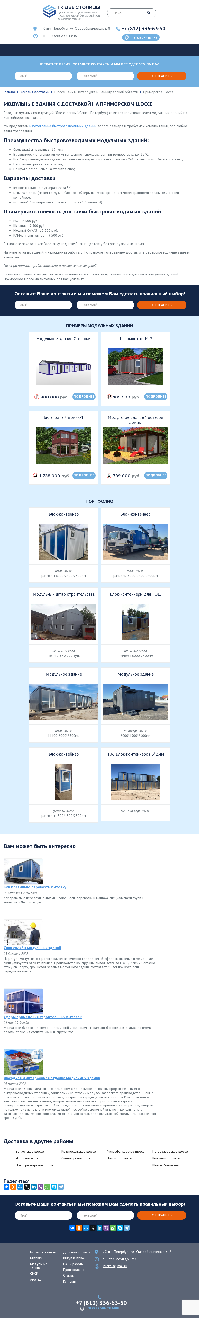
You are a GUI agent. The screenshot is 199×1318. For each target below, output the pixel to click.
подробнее (84, 396)
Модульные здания (39, 1266)
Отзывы (68, 1275)
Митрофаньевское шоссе (126, 1151)
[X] (27, 1187)
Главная (10, 92)
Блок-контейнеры (43, 1252)
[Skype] (54, 1187)
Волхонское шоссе (30, 1151)
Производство (73, 1270)
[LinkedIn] (34, 1187)
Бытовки (36, 1258)
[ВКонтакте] (6, 1187)
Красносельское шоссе (78, 1151)
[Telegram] (61, 1187)
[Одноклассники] (13, 1187)
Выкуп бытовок (74, 1258)
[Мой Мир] (20, 1187)
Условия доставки (35, 92)
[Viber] (40, 1187)
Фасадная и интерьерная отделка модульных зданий (52, 1077)
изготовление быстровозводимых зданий (62, 126)
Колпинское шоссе (166, 1158)
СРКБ (34, 1273)
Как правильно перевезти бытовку (35, 887)
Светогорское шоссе (76, 1158)
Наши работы (73, 1264)
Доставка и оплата (77, 1252)
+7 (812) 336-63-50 (143, 28)
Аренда (35, 1279)
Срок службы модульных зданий (32, 947)
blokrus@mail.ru (115, 1266)
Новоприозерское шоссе (34, 1165)
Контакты (69, 1281)
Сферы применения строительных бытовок (43, 1016)
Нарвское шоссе (28, 1158)
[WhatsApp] (47, 1187)
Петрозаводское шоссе (170, 1151)
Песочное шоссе (119, 1158)
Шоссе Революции (166, 1165)
